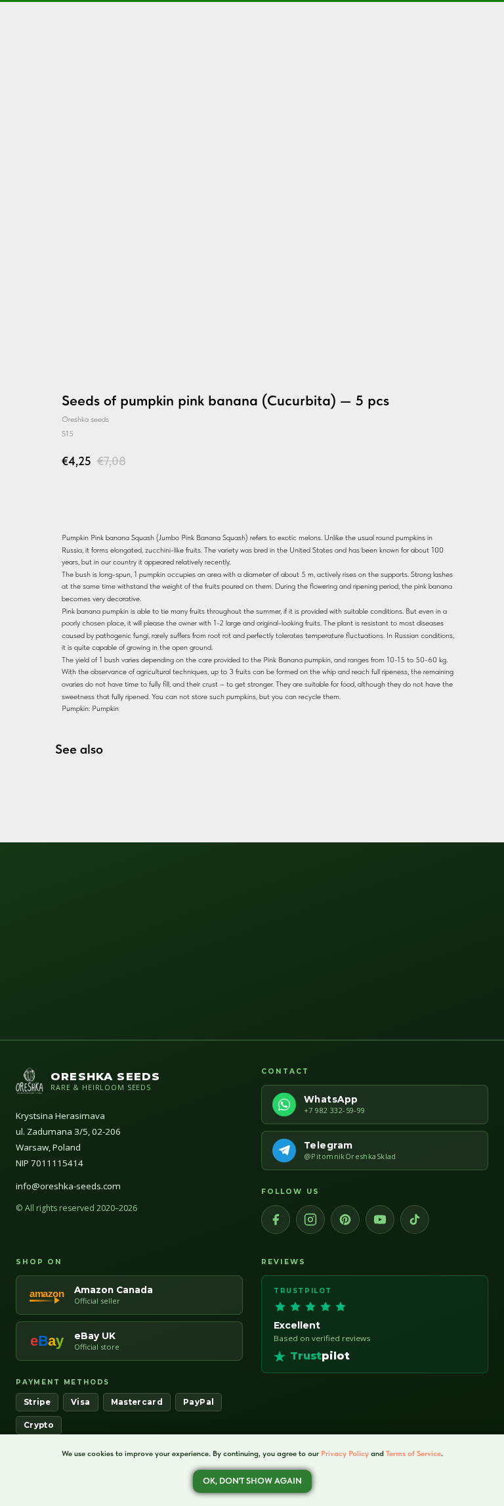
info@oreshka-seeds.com (68, 1186)
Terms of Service (413, 1453)
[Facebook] (275, 1219)
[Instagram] (310, 1219)
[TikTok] (414, 1219)
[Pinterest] (345, 1219)
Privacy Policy (345, 1453)
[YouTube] (380, 1219)
